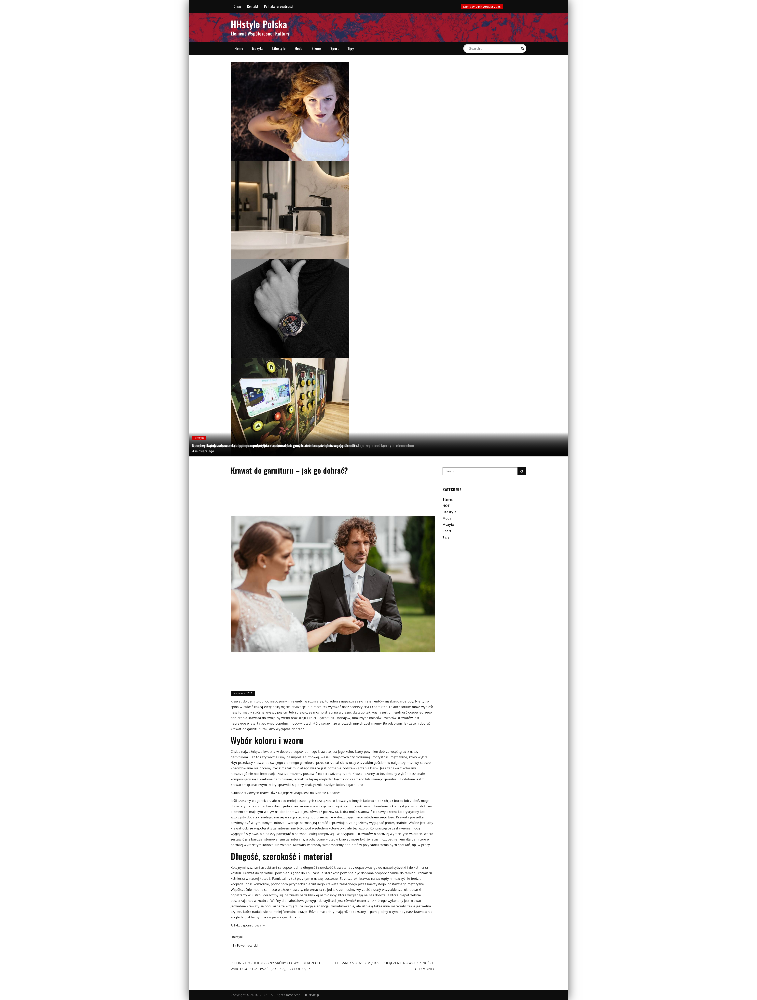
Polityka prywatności (278, 6)
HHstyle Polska (259, 24)
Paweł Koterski (247, 945)
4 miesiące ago (203, 451)
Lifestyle (279, 48)
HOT (446, 506)
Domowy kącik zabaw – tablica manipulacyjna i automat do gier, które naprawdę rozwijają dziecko (274, 445)
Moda (299, 48)
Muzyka (258, 48)
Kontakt (252, 6)
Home (239, 48)
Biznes (316, 48)
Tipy (351, 48)
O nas (237, 6)
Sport (334, 48)
